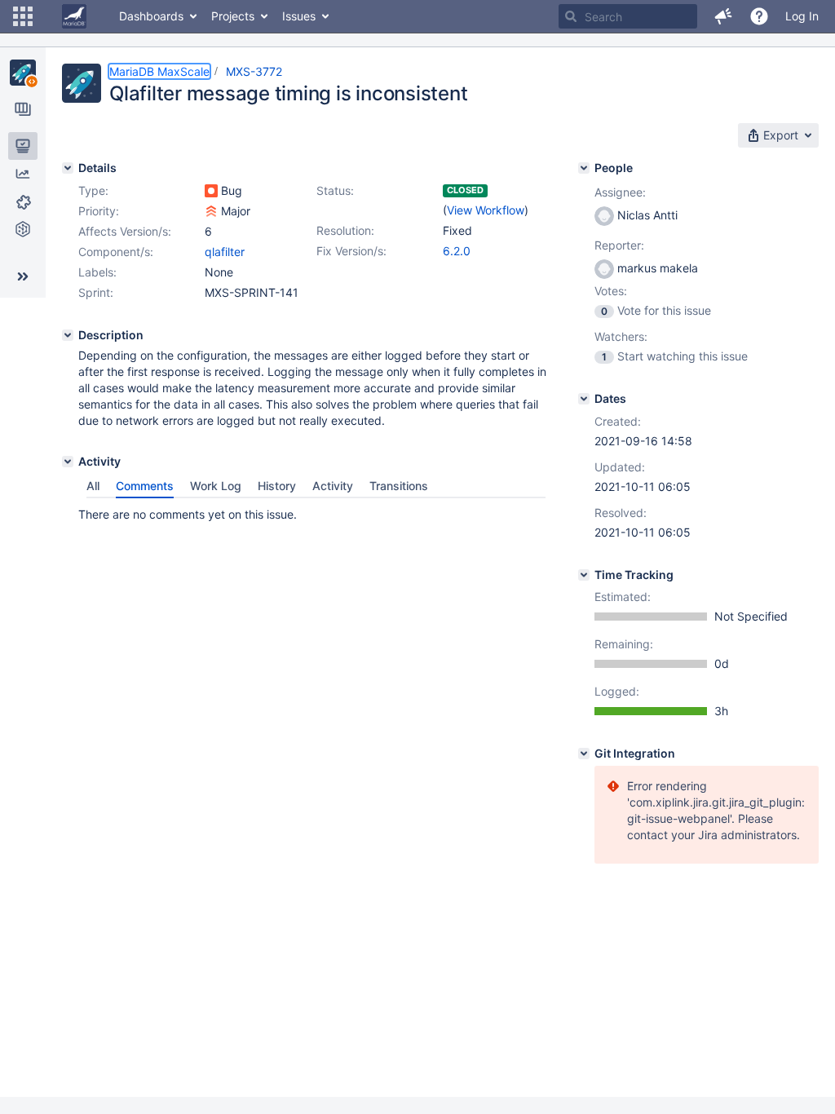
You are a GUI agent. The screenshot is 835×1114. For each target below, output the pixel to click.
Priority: (98, 211)
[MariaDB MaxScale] (23, 73)
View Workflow (485, 210)
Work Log (215, 486)
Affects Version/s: (124, 231)
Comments (145, 486)
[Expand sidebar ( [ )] (23, 276)
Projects (232, 16)
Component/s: (115, 252)
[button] (23, 16)
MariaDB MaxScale (159, 71)
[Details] (67, 168)
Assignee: (620, 192)
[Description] (67, 335)
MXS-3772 (254, 71)
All (92, 486)
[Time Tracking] (584, 575)
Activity (332, 486)
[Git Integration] (584, 753)
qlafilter (225, 252)
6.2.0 (457, 251)
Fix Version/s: (351, 251)
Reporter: (619, 245)
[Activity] (67, 461)
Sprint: (95, 292)
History (277, 486)
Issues (299, 16)
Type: (93, 190)
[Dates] (584, 398)
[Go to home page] (74, 16)
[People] (584, 168)
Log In (802, 16)
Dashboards (151, 16)
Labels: (97, 272)
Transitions (398, 486)
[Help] (759, 16)
